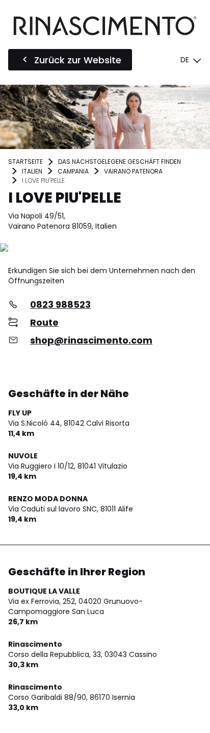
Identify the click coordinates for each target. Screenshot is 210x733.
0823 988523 (60, 304)
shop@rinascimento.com (91, 340)
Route (44, 322)
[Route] (105, 248)
